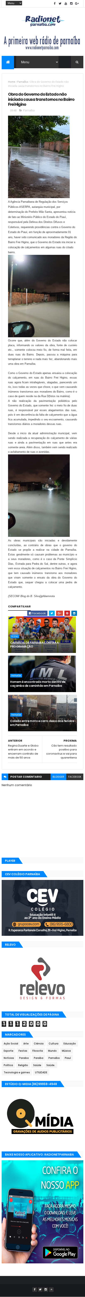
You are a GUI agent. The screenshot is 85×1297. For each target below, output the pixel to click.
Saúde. (50, 1065)
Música (66, 1050)
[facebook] (54, 3)
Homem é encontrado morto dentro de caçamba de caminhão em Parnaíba (37, 684)
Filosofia (37, 1050)
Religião (23, 1065)
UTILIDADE (41, 1072)
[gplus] (77, 3)
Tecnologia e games (17, 1072)
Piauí (68, 1058)
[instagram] (71, 3)
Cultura (53, 1043)
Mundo (52, 1050)
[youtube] (66, 3)
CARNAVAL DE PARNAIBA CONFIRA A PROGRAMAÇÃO (34, 645)
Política (8, 1065)
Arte (26, 1043)
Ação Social (11, 1043)
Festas (14, 636)
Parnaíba (22, 81)
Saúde (37, 1065)
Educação (70, 1043)
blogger (58, 776)
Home (11, 81)
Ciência (39, 1043)
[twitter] (60, 3)
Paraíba (38, 1058)
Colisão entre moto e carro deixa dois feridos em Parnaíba (42, 723)
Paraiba (24, 1058)
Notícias (9, 1058)
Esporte (8, 1050)
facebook (74, 776)
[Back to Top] (51, 1289)
